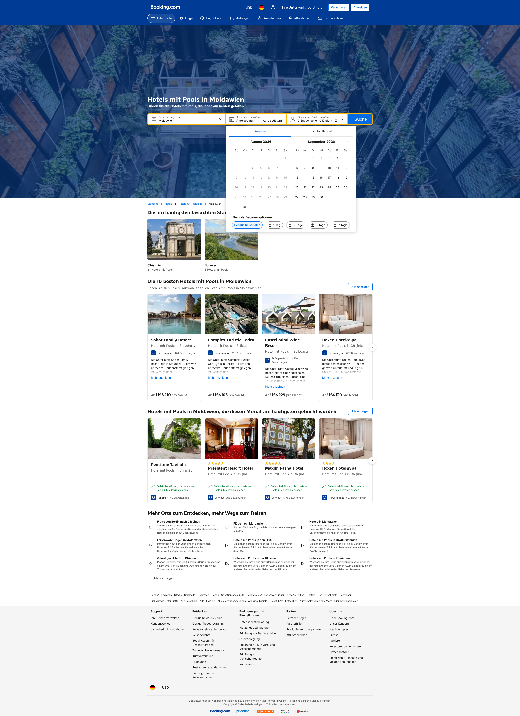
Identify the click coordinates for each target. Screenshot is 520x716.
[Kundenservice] (273, 7)
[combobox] (187, 120)
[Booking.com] (165, 7)
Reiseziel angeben (169, 117)
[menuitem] (161, 18)
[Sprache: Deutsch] (261, 7)
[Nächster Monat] (348, 141)
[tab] (260, 131)
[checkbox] (285, 158)
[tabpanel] (291, 184)
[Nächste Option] (372, 347)
